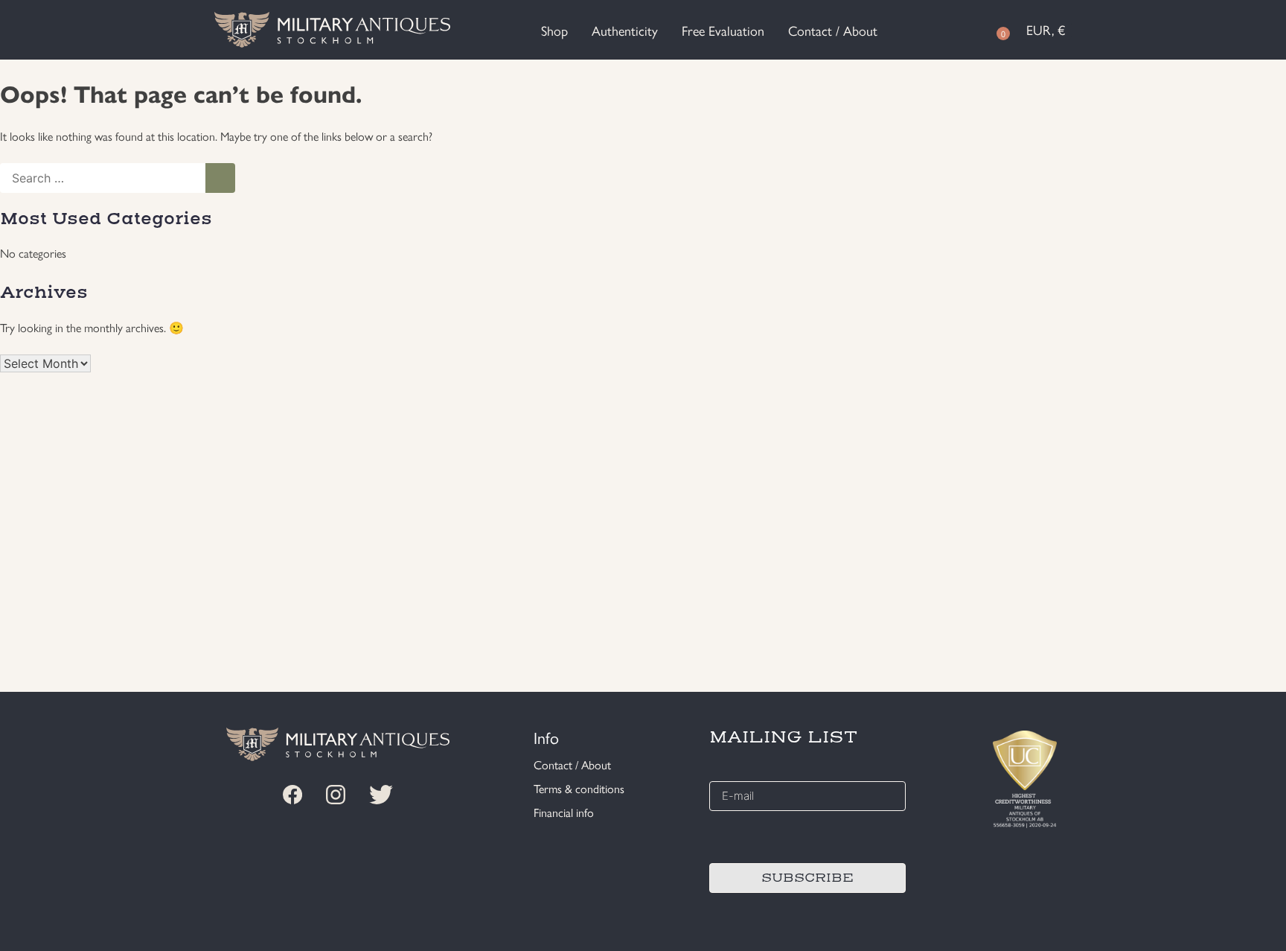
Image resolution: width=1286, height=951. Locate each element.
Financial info (564, 812)
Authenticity (625, 30)
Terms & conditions (579, 788)
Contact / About (832, 30)
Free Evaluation (723, 30)
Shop (554, 30)
